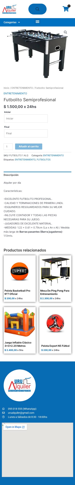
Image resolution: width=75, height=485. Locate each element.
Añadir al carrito (29, 146)
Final (6, 127)
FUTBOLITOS (44, 159)
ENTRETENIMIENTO (22, 88)
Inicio (6, 88)
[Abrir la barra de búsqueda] (37, 9)
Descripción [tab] (11, 174)
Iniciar (7, 112)
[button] (37, 21)
